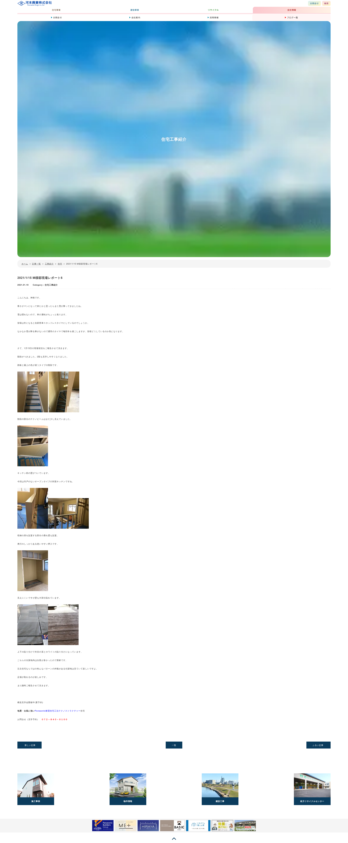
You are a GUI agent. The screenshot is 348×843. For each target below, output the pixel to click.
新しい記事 (30, 745)
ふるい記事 (318, 745)
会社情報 (291, 10)
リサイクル (213, 10)
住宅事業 (56, 10)
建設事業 (134, 10)
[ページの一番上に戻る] (174, 841)
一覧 (174, 745)
